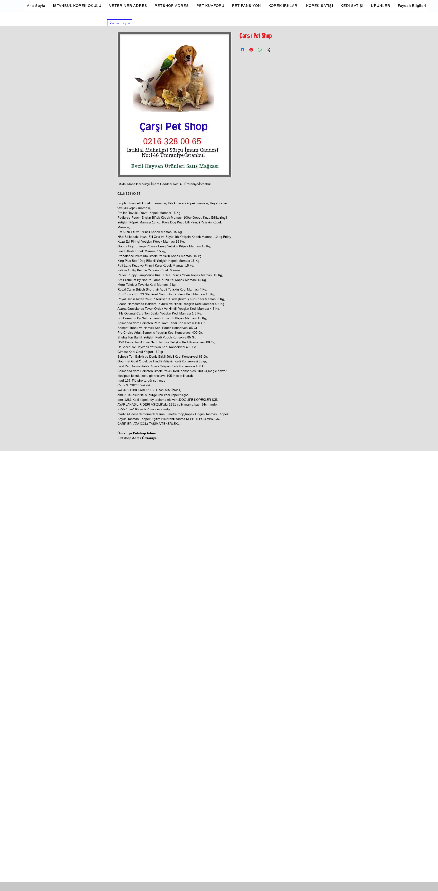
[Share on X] (268, 49)
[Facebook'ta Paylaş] (242, 49)
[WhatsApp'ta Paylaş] (260, 49)
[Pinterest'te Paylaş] (251, 49)
